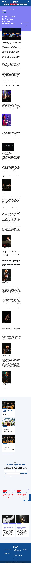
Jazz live (9, 9)
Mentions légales (7, 562)
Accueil (3, 9)
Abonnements (13, 4)
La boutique (25, 549)
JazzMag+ (6, 4)
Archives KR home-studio (18, 555)
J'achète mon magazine (22, 4)
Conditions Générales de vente (14, 562)
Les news (6, 9)
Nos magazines (15, 549)
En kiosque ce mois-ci (17, 550)
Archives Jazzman (17, 554)
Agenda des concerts (7, 553)
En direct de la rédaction (7, 549)
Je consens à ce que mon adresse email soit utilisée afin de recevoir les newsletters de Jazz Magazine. (16, 476)
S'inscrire (24, 473)
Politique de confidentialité (22, 562)
